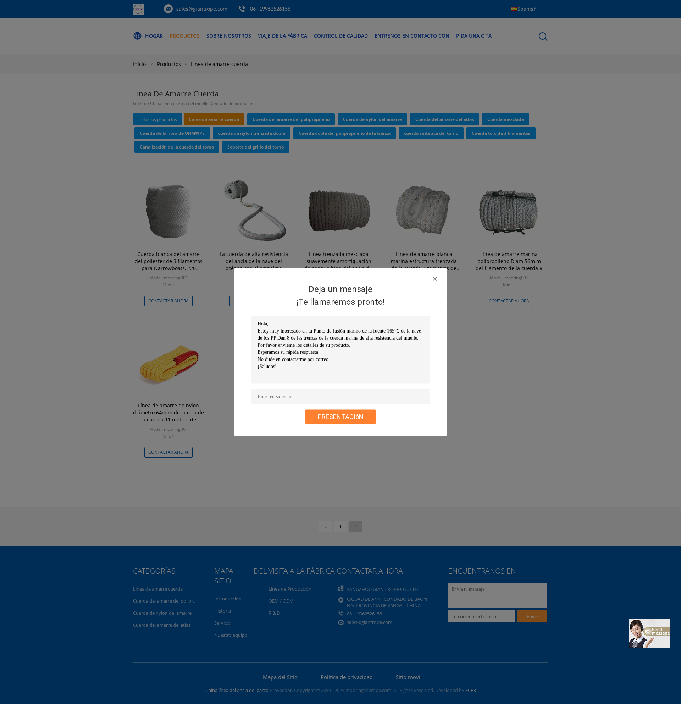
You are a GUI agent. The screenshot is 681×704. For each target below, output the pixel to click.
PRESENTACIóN (341, 416)
